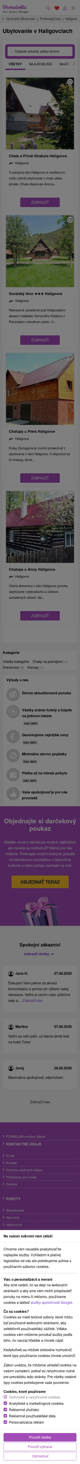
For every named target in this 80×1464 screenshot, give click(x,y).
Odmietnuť (40, 1456)
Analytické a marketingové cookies (36, 1403)
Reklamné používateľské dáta (32, 1415)
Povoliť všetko (40, 1437)
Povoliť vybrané (40, 1446)
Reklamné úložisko (24, 1409)
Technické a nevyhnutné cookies (34, 1397)
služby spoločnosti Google (51, 1302)
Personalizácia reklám (26, 1422)
